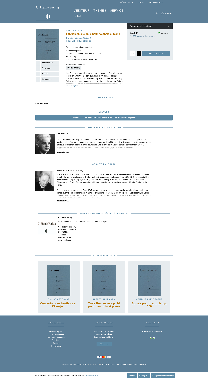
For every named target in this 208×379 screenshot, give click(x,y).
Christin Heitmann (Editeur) (78, 38)
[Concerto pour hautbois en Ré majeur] (59, 280)
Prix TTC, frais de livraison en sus (141, 36)
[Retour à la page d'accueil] (51, 13)
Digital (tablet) (73, 68)
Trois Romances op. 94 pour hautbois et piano (104, 305)
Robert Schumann (104, 299)
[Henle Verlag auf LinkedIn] (106, 369)
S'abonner (104, 344)
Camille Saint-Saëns (149, 299)
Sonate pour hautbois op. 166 (149, 305)
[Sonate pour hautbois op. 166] (149, 280)
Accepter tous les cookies (163, 376)
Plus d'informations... (92, 375)
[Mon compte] (157, 13)
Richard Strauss (58, 299)
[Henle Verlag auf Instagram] (171, 2)
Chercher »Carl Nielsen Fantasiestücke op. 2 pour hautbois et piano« (104, 118)
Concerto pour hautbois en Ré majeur (58, 305)
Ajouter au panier (156, 53)
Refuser (132, 376)
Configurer (143, 376)
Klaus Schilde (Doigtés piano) (79, 41)
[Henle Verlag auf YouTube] (168, 2)
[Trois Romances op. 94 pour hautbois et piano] (104, 280)
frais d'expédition (94, 364)
